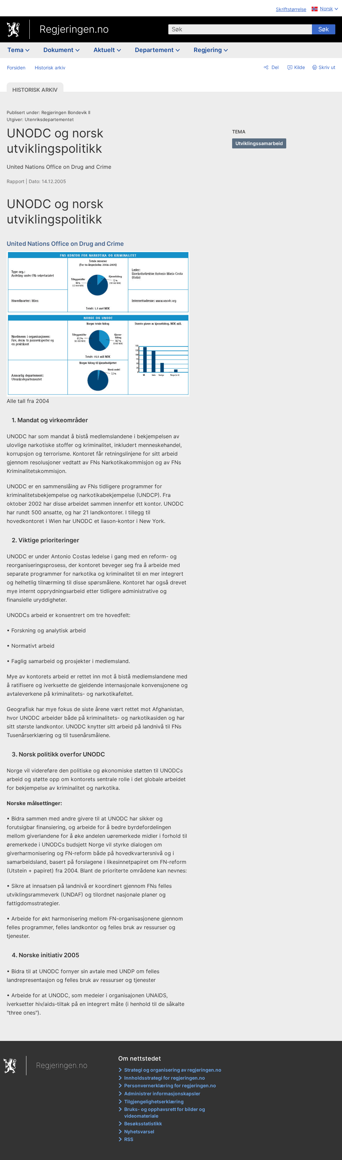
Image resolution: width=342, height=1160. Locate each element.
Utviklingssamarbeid (259, 143)
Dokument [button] (59, 49)
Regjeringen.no (74, 29)
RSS (128, 1139)
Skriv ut (327, 67)
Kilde (299, 67)
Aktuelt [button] (105, 49)
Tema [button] (16, 49)
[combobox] (240, 29)
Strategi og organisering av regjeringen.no (172, 1070)
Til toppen (102, 1031)
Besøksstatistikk (143, 1123)
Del (274, 67)
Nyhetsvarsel (139, 1131)
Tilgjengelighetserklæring (154, 1101)
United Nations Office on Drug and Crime (65, 243)
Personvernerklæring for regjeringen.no (170, 1085)
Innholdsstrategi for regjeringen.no (164, 1078)
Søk (323, 29)
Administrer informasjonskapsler (162, 1093)
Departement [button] (155, 49)
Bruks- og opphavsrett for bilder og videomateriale (164, 1112)
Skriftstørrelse (291, 9)
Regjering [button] (208, 49)
